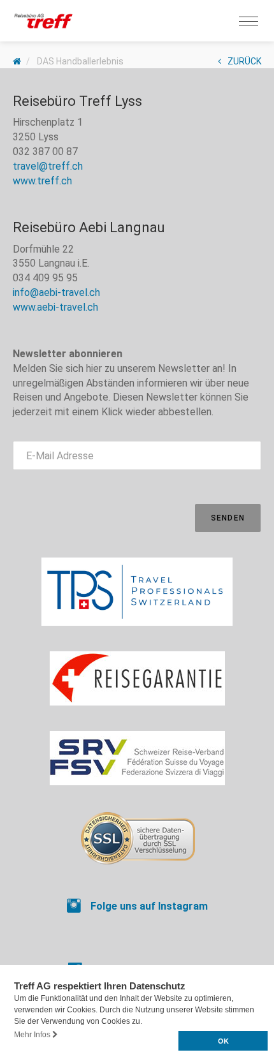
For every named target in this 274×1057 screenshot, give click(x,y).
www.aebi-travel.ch (55, 307)
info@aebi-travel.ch (56, 292)
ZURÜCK (244, 61)
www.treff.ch (42, 181)
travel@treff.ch (48, 166)
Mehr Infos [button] (33, 1034)
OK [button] (223, 1041)
